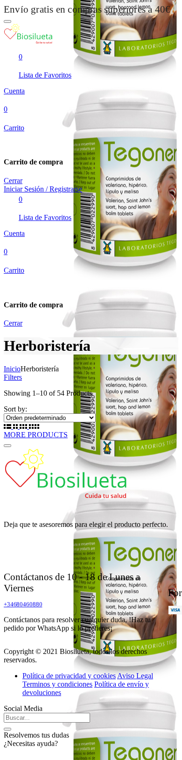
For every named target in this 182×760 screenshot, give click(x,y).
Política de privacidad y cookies (69, 676)
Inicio (12, 369)
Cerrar (13, 181)
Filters (13, 377)
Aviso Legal (135, 676)
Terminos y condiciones (57, 684)
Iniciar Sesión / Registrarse (43, 189)
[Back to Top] (7, 445)
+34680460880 (23, 604)
